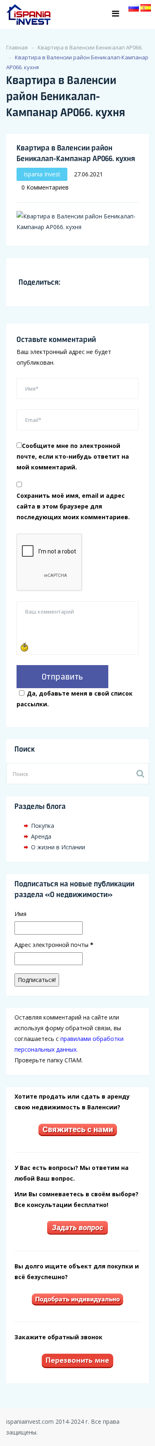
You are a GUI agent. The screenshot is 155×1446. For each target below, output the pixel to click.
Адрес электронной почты (53, 945)
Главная (17, 47)
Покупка (42, 826)
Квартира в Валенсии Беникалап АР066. (90, 47)
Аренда (41, 836)
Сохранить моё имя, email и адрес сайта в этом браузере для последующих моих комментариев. (73, 506)
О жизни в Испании (58, 847)
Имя (20, 914)
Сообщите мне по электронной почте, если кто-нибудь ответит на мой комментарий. (73, 456)
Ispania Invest (42, 174)
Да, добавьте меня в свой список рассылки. (75, 698)
